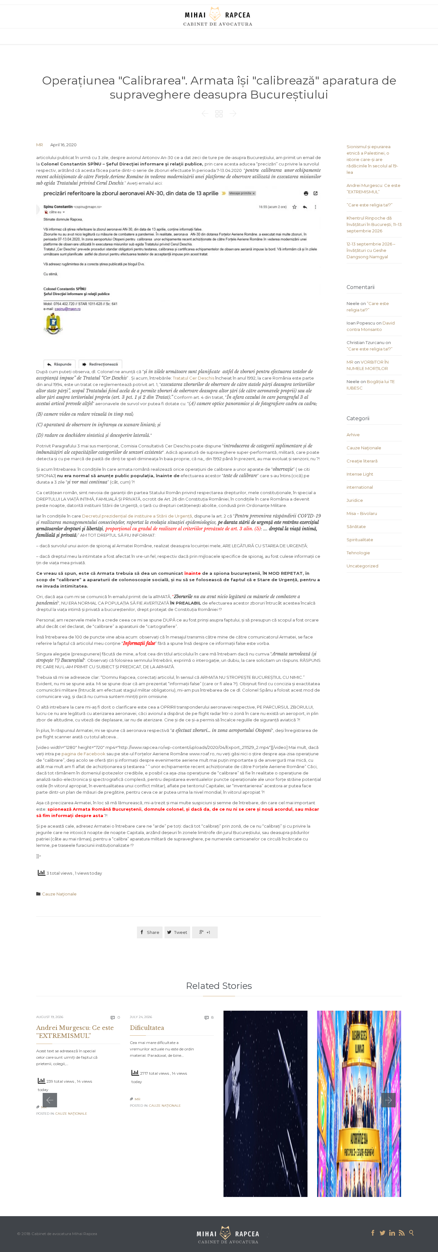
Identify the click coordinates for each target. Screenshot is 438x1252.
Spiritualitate (360, 539)
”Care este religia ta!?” (369, 204)
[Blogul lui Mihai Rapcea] (219, 16)
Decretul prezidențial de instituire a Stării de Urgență (137, 515)
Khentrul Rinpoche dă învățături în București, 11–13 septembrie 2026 (374, 224)
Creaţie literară (362, 460)
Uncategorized (362, 565)
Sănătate (356, 526)
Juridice (355, 500)
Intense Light (360, 474)
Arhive (353, 434)
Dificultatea (147, 1027)
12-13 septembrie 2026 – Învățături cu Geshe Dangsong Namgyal (371, 250)
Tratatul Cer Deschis (193, 378)
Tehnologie (358, 552)
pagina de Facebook (83, 753)
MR (39, 144)
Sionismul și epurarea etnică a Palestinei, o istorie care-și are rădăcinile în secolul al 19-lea (372, 159)
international (360, 487)
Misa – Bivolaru (362, 513)
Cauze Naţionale (59, 893)
